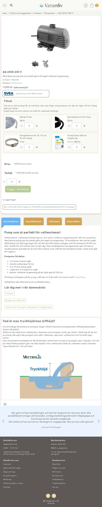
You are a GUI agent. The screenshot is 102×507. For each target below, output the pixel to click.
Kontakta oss (57, 476)
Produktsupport (10, 476)
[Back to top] (97, 502)
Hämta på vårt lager (12, 468)
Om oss (55, 487)
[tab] (10, 221)
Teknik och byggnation (20, 13)
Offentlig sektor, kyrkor (13, 483)
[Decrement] (22, 126)
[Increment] (37, 126)
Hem (5, 13)
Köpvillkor (56, 464)
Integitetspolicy (58, 483)
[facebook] (48, 496)
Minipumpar (49, 13)
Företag (6, 487)
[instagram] (54, 496)
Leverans (7, 464)
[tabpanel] (51, 270)
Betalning (7, 479)
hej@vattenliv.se (10, 444)
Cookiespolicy (57, 479)
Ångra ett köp (9, 472)
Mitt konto (56, 472)
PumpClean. (80, 277)
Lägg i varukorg (18, 189)
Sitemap (51, 503)
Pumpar (37, 13)
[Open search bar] (11, 5)
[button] (3, 421)
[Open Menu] (5, 5)
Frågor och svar (58, 468)
